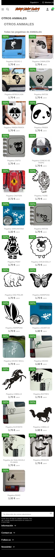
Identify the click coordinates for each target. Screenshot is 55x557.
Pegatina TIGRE (41, 196)
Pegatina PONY (14, 262)
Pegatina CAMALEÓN (41, 61)
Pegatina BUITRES (41, 394)
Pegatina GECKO (41, 361)
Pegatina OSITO (14, 161)
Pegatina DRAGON (41, 460)
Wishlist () (49, 2)
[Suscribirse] (51, 513)
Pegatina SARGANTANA (14, 229)
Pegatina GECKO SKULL (14, 361)
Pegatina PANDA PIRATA (14, 127)
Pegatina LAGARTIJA (41, 328)
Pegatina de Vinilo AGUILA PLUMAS (14, 461)
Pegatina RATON (41, 94)
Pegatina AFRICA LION (14, 94)
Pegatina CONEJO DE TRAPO (41, 162)
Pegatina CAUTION (14, 196)
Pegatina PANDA (41, 127)
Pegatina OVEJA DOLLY (41, 262)
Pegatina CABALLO (14, 394)
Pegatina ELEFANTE (14, 427)
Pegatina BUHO (14, 495)
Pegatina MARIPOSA (41, 295)
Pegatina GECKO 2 (14, 61)
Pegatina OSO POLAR (14, 295)
